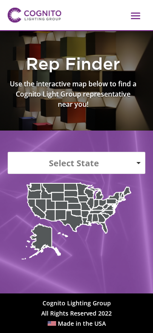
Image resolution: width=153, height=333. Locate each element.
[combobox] (76, 163)
